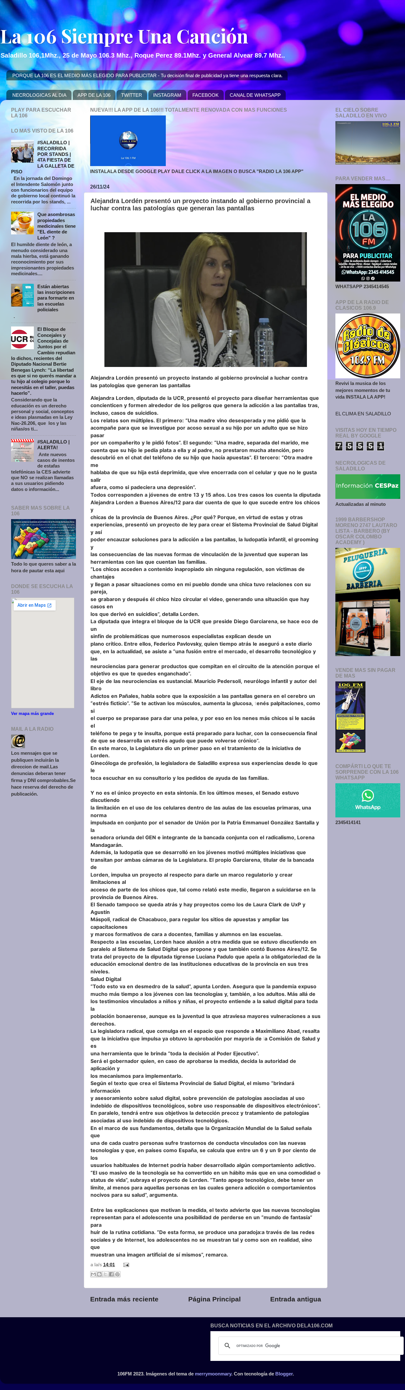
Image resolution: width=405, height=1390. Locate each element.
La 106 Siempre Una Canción (124, 35)
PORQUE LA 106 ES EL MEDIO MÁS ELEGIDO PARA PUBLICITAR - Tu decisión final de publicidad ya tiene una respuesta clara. (147, 75)
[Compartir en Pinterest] (117, 1274)
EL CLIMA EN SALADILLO (363, 413)
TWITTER (131, 95)
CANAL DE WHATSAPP (255, 95)
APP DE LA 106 (94, 95)
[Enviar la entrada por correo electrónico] (125, 1264)
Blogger (284, 1373)
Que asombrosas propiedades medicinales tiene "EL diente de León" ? (56, 226)
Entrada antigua (295, 1299)
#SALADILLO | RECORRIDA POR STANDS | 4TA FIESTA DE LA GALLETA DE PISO (42, 157)
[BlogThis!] (99, 1274)
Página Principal (214, 1299)
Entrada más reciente (124, 1299)
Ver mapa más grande (32, 713)
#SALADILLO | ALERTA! (53, 444)
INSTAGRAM (167, 95)
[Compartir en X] (105, 1274)
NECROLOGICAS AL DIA (39, 95)
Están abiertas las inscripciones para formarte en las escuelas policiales (56, 298)
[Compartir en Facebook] (111, 1274)
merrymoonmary (213, 1373)
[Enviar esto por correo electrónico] (93, 1274)
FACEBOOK (205, 95)
